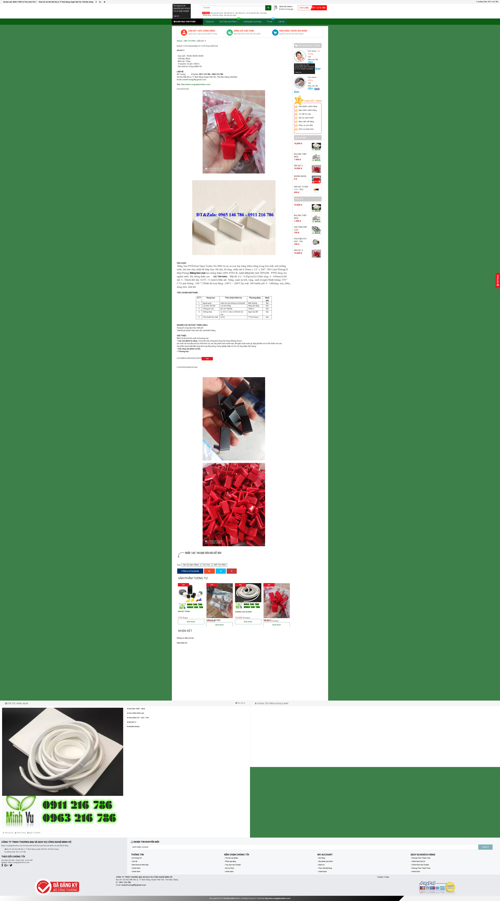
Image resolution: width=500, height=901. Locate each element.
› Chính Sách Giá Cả (418, 861)
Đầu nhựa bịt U (240, 13)
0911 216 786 (125, 882)
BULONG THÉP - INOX (136, 709)
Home (179, 41)
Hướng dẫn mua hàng (252, 22)
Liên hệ (281, 22)
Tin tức (270, 22)
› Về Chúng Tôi (136, 858)
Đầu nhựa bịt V (229, 13)
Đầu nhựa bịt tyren (216, 13)
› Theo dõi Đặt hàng (324, 868)
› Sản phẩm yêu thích (325, 861)
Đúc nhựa (263, 13)
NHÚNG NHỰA (133, 727)
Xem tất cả (241, 703)
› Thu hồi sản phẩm (231, 858)
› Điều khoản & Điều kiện (139, 865)
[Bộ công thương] (57, 887)
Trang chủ (209, 22)
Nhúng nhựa (207, 15)
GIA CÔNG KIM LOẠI (136, 713)
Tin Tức (206, 565)
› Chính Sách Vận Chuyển (420, 865)
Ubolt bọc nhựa (217, 15)
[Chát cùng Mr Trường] (304, 69)
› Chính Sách (135, 868)
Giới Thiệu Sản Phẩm (228, 22)
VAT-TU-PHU (189, 41)
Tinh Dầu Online (229, 898)
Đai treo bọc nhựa (230, 15)
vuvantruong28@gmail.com (133, 885)
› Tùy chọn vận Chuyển (232, 865)
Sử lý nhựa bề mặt (253, 13)
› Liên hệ (134, 861)
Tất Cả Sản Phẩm (191, 565)
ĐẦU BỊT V (132, 722)
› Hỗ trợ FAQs (229, 868)
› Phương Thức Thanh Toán (420, 858)
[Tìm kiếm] (268, 7)
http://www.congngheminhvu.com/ (277, 898)
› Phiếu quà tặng (230, 861)
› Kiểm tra (320, 865)
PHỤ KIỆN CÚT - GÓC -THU (138, 718)
